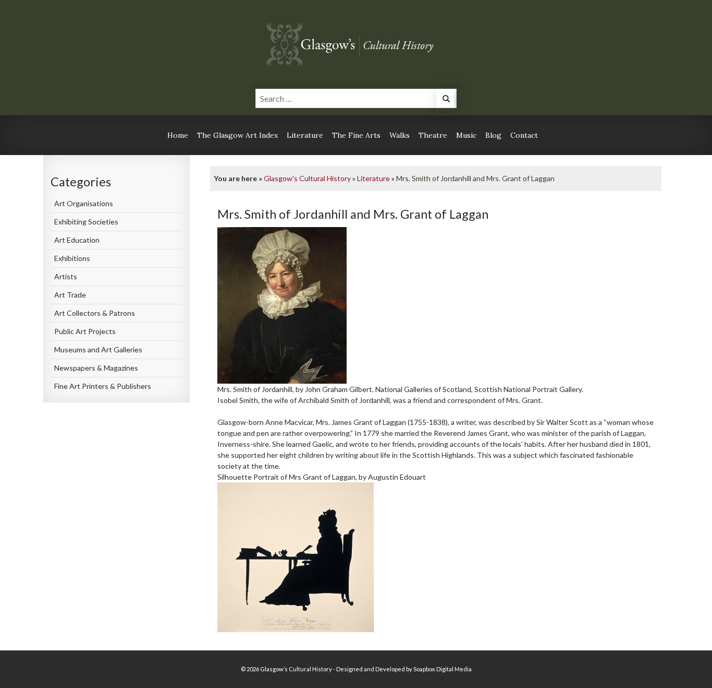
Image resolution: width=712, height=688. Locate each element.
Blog (493, 135)
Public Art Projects (85, 331)
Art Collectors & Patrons (94, 313)
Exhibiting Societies (86, 221)
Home (177, 135)
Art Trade (70, 294)
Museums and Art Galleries (98, 349)
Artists (65, 276)
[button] (445, 100)
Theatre (433, 135)
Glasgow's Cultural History (307, 178)
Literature (305, 135)
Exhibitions (72, 258)
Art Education (77, 239)
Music (466, 135)
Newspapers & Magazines (96, 367)
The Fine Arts (356, 135)
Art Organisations (83, 203)
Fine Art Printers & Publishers (102, 386)
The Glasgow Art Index (237, 135)
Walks (399, 135)
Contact (524, 135)
